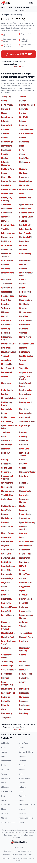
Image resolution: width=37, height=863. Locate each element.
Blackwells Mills (26, 237)
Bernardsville (25, 292)
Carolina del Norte (26, 752)
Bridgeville (24, 693)
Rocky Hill (23, 603)
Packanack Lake (26, 344)
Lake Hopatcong (8, 233)
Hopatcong (24, 177)
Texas (21, 747)
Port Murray (24, 709)
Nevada (22, 809)
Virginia (4, 774)
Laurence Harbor (8, 344)
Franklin (4, 376)
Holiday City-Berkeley (7, 199)
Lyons (21, 364)
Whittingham (7, 483)
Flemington (6, 383)
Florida (3, 747)
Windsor (23, 661)
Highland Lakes (8, 417)
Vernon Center (7, 549)
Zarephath (6, 717)
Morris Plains (25, 337)
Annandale (6, 537)
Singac (4, 413)
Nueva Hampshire (8, 822)
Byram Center (25, 514)
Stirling (4, 459)
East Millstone (7, 615)
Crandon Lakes (8, 566)
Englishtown (6, 487)
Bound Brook (25, 208)
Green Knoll (6, 324)
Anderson (23, 622)
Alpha (21, 487)
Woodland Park (26, 189)
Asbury (22, 682)
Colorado (22, 761)
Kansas (4, 800)
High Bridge (24, 425)
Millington (5, 449)
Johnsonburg (7, 661)
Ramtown (23, 329)
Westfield (23, 117)
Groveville (23, 444)
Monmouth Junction (6, 255)
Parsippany (24, 142)
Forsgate (23, 510)
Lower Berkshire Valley (8, 642)
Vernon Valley (25, 582)
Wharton (23, 308)
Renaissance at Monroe (26, 616)
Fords (21, 193)
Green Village (7, 578)
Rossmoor (24, 440)
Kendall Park (24, 225)
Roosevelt (23, 595)
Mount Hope (6, 444)
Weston (22, 506)
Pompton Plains (8, 225)
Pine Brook (6, 348)
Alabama (22, 787)
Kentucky (22, 796)
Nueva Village (7, 665)
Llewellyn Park (7, 637)
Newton (22, 279)
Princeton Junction (23, 527)
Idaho (3, 809)
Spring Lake (6, 468)
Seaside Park (25, 554)
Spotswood (6, 288)
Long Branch (7, 117)
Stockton (23, 641)
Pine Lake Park (8, 260)
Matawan (23, 249)
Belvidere (23, 476)
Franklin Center (26, 356)
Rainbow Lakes (8, 558)
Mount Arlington (8, 352)
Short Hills (6, 177)
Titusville (23, 626)
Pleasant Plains (26, 637)
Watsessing (6, 292)
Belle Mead (24, 316)
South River (24, 158)
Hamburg (23, 436)
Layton (22, 590)
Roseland (5, 333)
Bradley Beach (25, 402)
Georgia (22, 765)
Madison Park (7, 273)
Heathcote (6, 320)
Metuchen (23, 169)
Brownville (24, 495)
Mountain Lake (8, 633)
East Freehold (7, 368)
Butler (22, 288)
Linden (4, 113)
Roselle (22, 137)
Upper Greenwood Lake (9, 427)
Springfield (6, 562)
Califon (22, 578)
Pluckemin (6, 648)
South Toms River (27, 421)
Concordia (6, 472)
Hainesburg (24, 678)
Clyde (3, 709)
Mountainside (25, 312)
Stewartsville (25, 611)
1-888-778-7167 (18, 66)
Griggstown (24, 586)
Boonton (23, 268)
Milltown (5, 312)
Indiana (22, 769)
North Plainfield (26, 133)
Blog (10, 7)
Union (3, 436)
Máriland (22, 756)
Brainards (5, 697)
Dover (21, 150)
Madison (5, 158)
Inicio (3, 7)
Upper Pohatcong (27, 522)
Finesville (23, 670)
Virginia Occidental (26, 818)
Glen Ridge (6, 300)
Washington (24, 304)
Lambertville (6, 409)
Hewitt (22, 459)
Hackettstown (7, 237)
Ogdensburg (6, 499)
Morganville (6, 364)
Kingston (5, 545)
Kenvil (21, 537)
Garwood (23, 398)
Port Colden (24, 665)
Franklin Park (7, 193)
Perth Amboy (7, 105)
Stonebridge (24, 518)
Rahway (22, 121)
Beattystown (25, 394)
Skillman (5, 678)
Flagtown (5, 582)
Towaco (22, 360)
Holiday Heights (8, 506)
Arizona (4, 752)
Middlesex (23, 173)
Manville (5, 221)
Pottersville (6, 674)
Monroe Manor (8, 491)
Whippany (5, 268)
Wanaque (5, 217)
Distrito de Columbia (27, 805)
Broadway (23, 713)
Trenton (22, 96)
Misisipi (4, 818)
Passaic (22, 101)
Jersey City (6, 96)
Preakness (6, 150)
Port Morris (6, 574)
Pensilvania (5, 778)
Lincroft (5, 316)
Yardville (23, 333)
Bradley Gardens (8, 181)
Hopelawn (5, 453)
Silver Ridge (6, 570)
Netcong (23, 432)
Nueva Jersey (24, 778)
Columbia (23, 701)
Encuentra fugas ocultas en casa (14, 855)
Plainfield (5, 109)
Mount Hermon (8, 689)
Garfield (22, 113)
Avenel (22, 154)
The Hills (5, 229)
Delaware (22, 813)
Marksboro (24, 697)
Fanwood (23, 296)
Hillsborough (7, 142)
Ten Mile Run (7, 495)
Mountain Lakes (8, 398)
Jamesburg (6, 360)
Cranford (23, 533)
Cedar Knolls (7, 390)
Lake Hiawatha (25, 229)
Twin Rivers (6, 283)
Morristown (6, 146)
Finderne (23, 348)
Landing (4, 394)
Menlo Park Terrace (24, 454)
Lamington (24, 689)
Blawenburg (6, 713)
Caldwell (5, 264)
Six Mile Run (6, 440)
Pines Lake (24, 449)
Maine (21, 800)
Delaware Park (25, 674)
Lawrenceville (25, 413)
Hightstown (24, 352)
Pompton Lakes (26, 217)
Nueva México (6, 805)
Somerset (5, 133)
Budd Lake (6, 241)
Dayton (22, 283)
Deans (22, 570)
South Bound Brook (25, 384)
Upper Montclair (26, 204)
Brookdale (24, 241)
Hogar (6, 15)
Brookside (24, 562)
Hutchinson (24, 705)
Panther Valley (25, 390)
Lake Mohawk (25, 260)
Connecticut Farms (6, 656)
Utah (20, 774)
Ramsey (4, 173)
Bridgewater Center (6, 338)
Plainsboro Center (27, 472)
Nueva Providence (9, 189)
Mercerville (24, 185)
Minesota (5, 769)
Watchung (5, 329)
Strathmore (24, 324)
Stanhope (5, 432)
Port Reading (7, 421)
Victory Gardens (26, 541)
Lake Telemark (25, 545)
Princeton (5, 121)
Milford (22, 566)
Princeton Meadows (5, 163)
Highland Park (7, 169)
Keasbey (23, 464)
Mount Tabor (25, 574)
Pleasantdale (25, 491)
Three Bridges (25, 633)
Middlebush (6, 518)
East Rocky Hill (8, 693)
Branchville (6, 603)
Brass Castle (7, 526)
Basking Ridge (7, 296)
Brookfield (6, 611)
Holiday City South (6, 403)
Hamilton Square (26, 212)
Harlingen (23, 607)
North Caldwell (25, 320)
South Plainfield (26, 129)
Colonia (4, 154)
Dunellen (5, 304)
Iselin (21, 146)
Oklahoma (5, 787)
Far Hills (5, 590)
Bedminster (24, 549)
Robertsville (6, 212)
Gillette (22, 468)
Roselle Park (7, 185)
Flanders (23, 264)
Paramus (23, 125)
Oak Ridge (23, 221)
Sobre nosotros (17, 847)
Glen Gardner (7, 541)
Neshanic (5, 622)
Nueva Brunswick (27, 105)
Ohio (3, 756)
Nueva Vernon (25, 599)
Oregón (21, 791)
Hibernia (5, 705)
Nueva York (23, 743)
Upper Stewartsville (7, 683)
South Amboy (25, 253)
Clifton (4, 101)
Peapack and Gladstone (7, 477)
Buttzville (5, 701)
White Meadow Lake (26, 274)
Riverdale (23, 409)
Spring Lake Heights (24, 377)
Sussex (4, 514)
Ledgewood (6, 372)
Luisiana (22, 783)
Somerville (6, 204)
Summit (4, 137)
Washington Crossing (24, 649)
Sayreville (23, 109)
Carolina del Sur (7, 791)
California (5, 743)
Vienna (4, 586)
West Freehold (25, 181)
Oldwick (22, 655)
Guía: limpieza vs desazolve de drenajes (17, 851)
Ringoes (5, 595)
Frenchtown (24, 558)
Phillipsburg (24, 162)
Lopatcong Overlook (6, 627)
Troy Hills (23, 368)
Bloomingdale (25, 300)
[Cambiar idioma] (31, 3)
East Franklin (25, 233)
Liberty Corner (7, 533)
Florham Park (25, 197)
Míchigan (4, 813)
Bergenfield (6, 125)
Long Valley (6, 510)
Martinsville (6, 208)
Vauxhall (5, 356)
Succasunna (6, 249)
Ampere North (25, 372)
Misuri (3, 783)
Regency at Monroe (24, 500)
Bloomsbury (6, 599)
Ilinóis (3, 765)
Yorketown (6, 308)
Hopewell (5, 522)
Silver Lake (6, 554)
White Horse (6, 245)
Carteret (5, 129)
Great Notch (24, 417)
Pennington (6, 464)
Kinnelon (23, 245)
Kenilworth (6, 279)
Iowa (3, 796)
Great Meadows (8, 670)
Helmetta (23, 483)
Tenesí (21, 822)
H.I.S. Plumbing (15, 859)
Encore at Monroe (9, 607)
